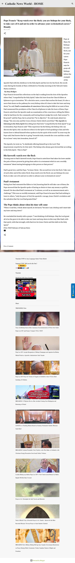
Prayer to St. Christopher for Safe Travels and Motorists (30, 499)
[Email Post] (5, 231)
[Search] (72, 3)
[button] (5, 33)
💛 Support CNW (73, 290)
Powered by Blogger (38, 560)
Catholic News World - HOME (24, 3)
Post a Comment (8, 246)
